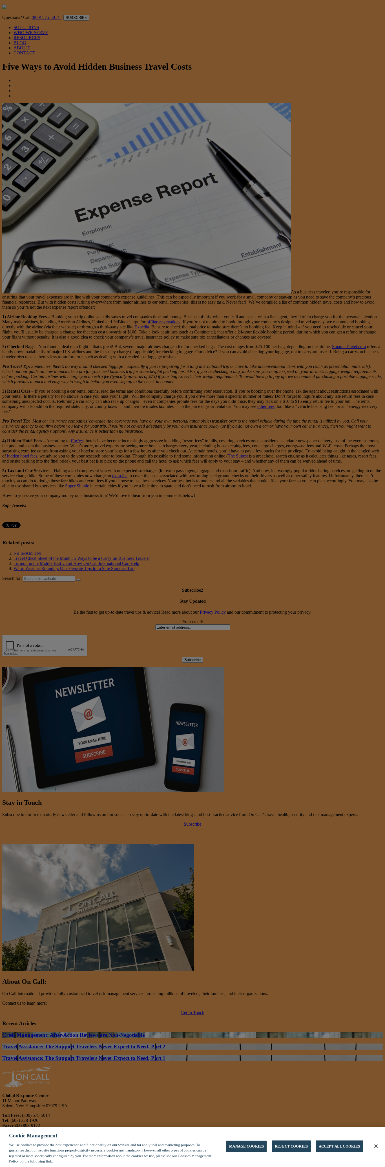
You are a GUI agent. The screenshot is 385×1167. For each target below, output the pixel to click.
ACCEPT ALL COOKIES (339, 1146)
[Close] (376, 1146)
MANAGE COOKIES (246, 1146)
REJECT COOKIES (291, 1146)
